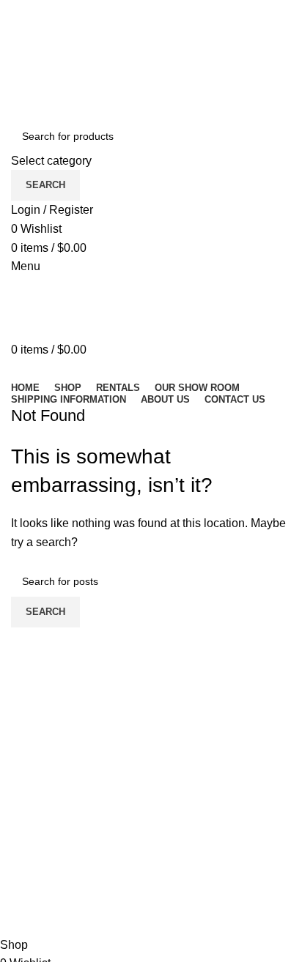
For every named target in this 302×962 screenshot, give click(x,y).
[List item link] (151, 896)
